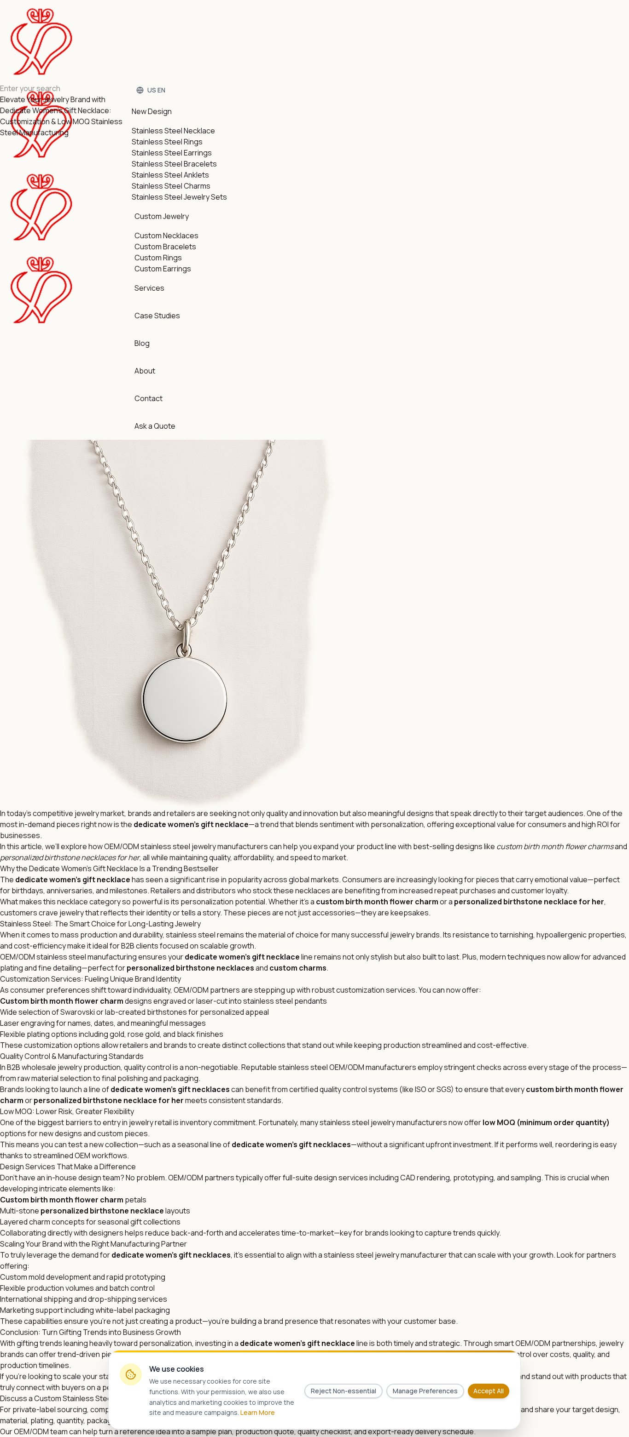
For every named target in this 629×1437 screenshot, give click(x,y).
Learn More (257, 1412)
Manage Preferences (425, 1390)
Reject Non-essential (343, 1390)
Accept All (488, 1390)
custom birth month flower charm (553, 846)
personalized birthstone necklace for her (529, 902)
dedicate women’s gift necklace (242, 957)
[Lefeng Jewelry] (41, 165)
